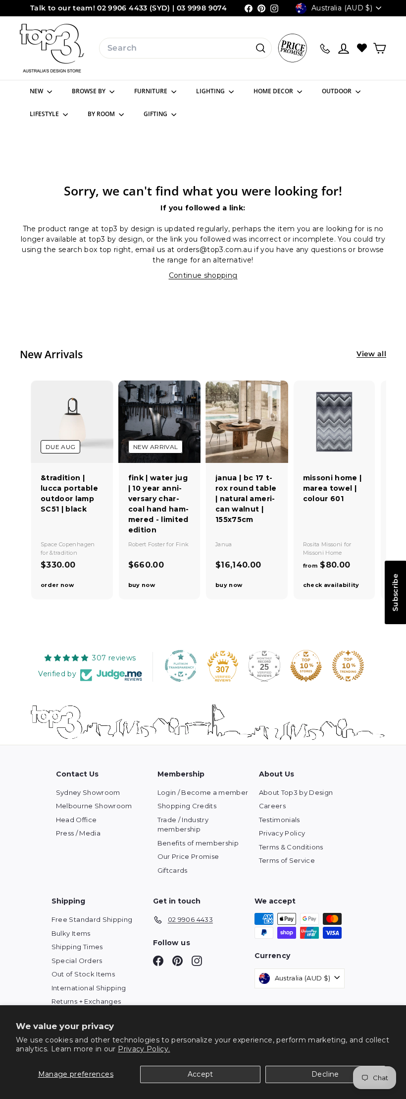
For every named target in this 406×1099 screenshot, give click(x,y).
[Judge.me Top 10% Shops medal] (306, 666)
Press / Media (78, 833)
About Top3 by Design (296, 792)
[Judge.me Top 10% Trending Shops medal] (348, 666)
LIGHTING (211, 91)
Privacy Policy (282, 833)
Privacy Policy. (144, 1048)
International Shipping (88, 988)
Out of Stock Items (83, 974)
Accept (200, 1074)
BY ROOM (102, 114)
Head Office (76, 820)
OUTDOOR (337, 91)
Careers (272, 806)
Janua (223, 544)
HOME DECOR (274, 91)
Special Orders (76, 961)
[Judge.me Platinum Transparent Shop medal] (181, 666)
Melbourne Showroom (94, 806)
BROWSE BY (89, 91)
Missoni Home (322, 552)
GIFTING (156, 114)
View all (371, 353)
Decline (325, 1074)
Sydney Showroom (88, 792)
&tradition (63, 552)
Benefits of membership (198, 843)
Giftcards (172, 870)
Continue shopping (203, 275)
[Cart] (379, 48)
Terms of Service (287, 860)
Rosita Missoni (323, 544)
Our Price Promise (188, 856)
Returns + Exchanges (86, 1001)
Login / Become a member (203, 792)
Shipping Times (77, 947)
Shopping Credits (187, 806)
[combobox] (185, 48)
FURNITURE (151, 91)
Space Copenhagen (68, 544)
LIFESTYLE (45, 114)
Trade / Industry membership (183, 825)
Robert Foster (147, 544)
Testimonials (279, 820)
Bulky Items (71, 933)
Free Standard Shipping (92, 919)
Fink (182, 544)
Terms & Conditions (291, 847)
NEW (37, 91)
